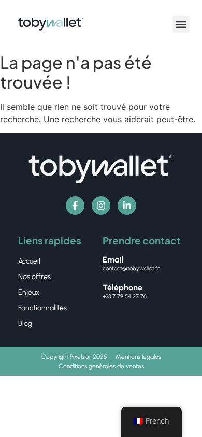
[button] (181, 24)
